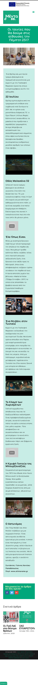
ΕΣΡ (31, 667)
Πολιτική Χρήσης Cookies (26, 665)
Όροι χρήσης (21, 663)
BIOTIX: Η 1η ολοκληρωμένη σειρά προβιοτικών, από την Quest (19, 632)
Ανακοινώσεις (25, 669)
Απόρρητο (4, 683)
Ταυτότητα (26, 667)
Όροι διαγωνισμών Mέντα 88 (13, 667)
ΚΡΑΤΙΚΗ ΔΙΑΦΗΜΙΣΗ (14, 669)
